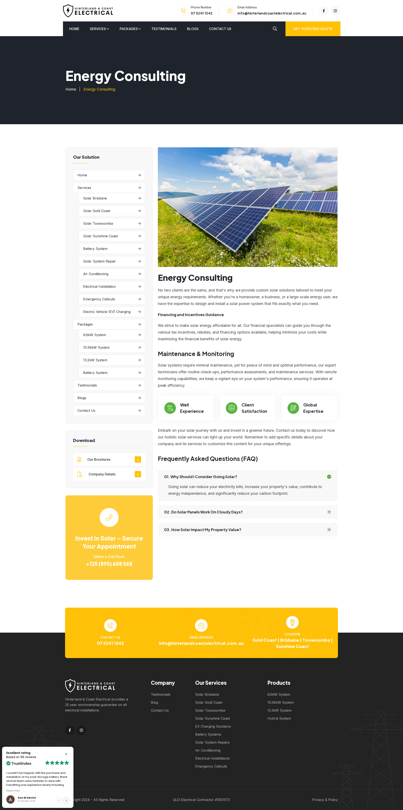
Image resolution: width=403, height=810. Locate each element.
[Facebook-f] (323, 11)
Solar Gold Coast (96, 211)
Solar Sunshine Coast (100, 236)
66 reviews (28, 757)
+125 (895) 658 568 (109, 564)
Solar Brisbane (95, 198)
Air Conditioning (95, 274)
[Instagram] (335, 11)
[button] (66, 754)
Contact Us (220, 29)
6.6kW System (94, 335)
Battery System (95, 249)
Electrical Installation (99, 286)
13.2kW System (95, 360)
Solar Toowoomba (98, 223)
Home (74, 29)
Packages (129, 29)
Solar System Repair (99, 261)
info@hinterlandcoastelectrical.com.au (272, 13)
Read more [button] (13, 790)
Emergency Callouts (99, 299)
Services (98, 29)
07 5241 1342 (201, 13)
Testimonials (164, 29)
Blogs (193, 29)
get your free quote (312, 29)
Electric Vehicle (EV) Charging (107, 312)
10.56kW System (96, 347)
